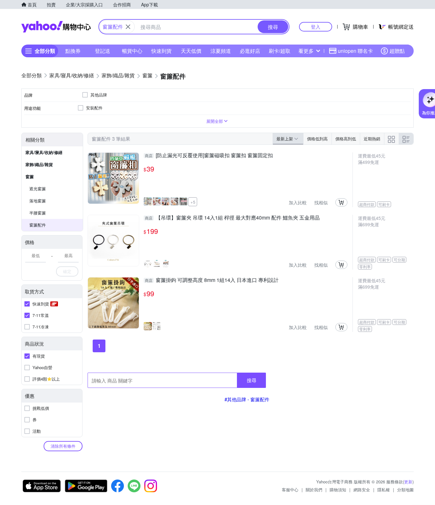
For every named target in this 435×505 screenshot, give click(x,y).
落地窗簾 (37, 201)
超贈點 (397, 50)
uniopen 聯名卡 (355, 50)
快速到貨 (161, 50)
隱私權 (383, 490)
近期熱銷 (372, 139)
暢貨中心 (132, 50)
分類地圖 (405, 490)
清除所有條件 (63, 446)
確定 (67, 271)
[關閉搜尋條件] (128, 27)
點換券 (73, 50)
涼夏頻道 (220, 50)
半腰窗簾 (37, 213)
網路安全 (361, 490)
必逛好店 (250, 50)
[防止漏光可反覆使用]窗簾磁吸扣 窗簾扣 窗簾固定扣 (209, 155)
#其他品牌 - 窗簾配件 (247, 399)
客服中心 (290, 490)
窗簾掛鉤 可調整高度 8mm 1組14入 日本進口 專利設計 (212, 280)
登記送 (102, 50)
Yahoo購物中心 (56, 26)
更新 (408, 482)
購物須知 (338, 490)
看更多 (306, 50)
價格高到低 (345, 139)
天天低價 (191, 50)
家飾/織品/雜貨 (39, 164)
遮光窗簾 (37, 189)
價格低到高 (317, 139)
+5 (192, 202)
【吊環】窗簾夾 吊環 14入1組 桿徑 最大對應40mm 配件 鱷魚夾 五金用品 (232, 218)
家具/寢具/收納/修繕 (43, 152)
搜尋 (251, 380)
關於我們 (314, 490)
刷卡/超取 (279, 50)
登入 (315, 26)
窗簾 (29, 176)
